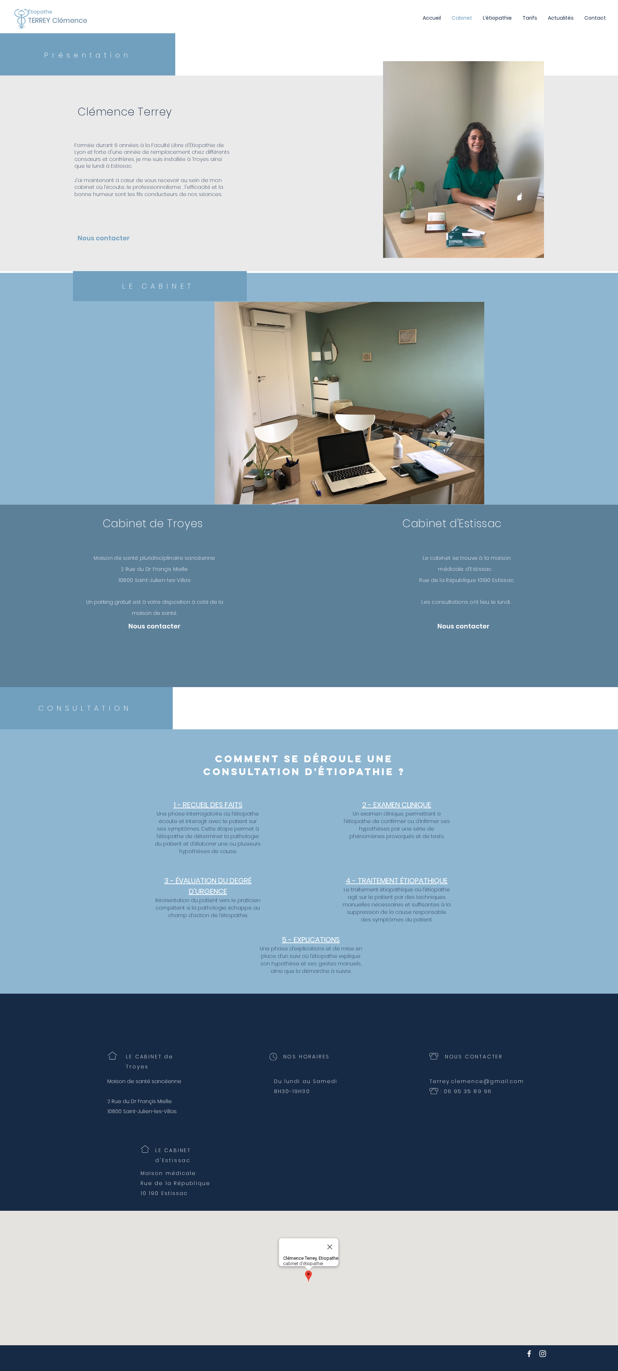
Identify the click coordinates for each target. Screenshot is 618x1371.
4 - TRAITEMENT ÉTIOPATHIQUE (397, 881)
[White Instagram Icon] (542, 1353)
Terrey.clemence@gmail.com (477, 1081)
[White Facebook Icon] (529, 1353)
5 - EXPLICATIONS (311, 940)
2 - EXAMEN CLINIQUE (396, 805)
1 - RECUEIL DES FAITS (207, 805)
